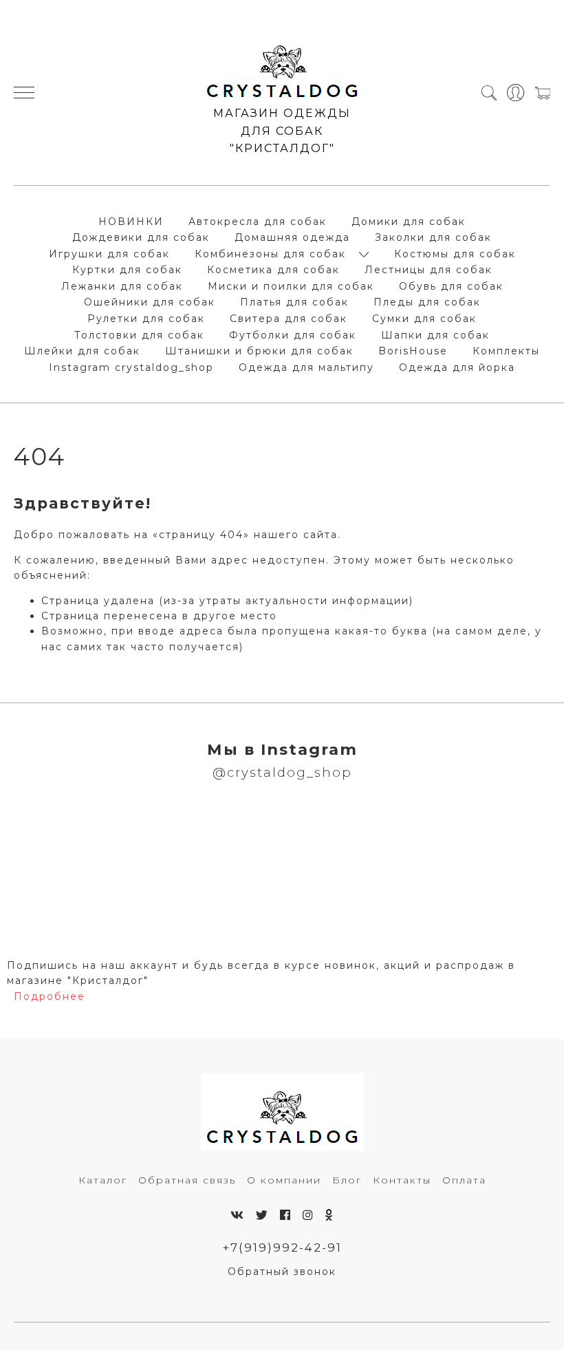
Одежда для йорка (457, 367)
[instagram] (308, 1215)
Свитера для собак (288, 318)
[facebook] (286, 1215)
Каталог (102, 1180)
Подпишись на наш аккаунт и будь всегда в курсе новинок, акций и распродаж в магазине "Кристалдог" (261, 973)
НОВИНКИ (131, 221)
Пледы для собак (427, 302)
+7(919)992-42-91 (282, 1247)
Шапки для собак (435, 335)
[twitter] (262, 1215)
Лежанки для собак (122, 286)
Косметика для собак (273, 270)
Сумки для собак (424, 318)
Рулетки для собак (146, 318)
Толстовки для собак (139, 335)
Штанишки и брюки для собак (259, 351)
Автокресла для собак (257, 221)
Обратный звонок (282, 1271)
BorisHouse (413, 351)
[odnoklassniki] (329, 1215)
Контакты (402, 1180)
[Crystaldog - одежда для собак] (282, 66)
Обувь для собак (451, 286)
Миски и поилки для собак (291, 286)
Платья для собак (294, 302)
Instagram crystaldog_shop (131, 367)
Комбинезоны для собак (270, 254)
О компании (284, 1180)
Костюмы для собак (455, 254)
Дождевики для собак (141, 237)
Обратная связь (187, 1180)
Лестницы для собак (428, 270)
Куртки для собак (127, 270)
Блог (347, 1180)
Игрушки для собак (109, 254)
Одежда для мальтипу (306, 367)
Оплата (464, 1180)
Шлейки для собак (82, 351)
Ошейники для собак (149, 302)
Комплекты (506, 351)
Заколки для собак (433, 237)
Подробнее (49, 996)
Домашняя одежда (292, 237)
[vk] (237, 1215)
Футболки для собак (292, 335)
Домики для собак (408, 221)
